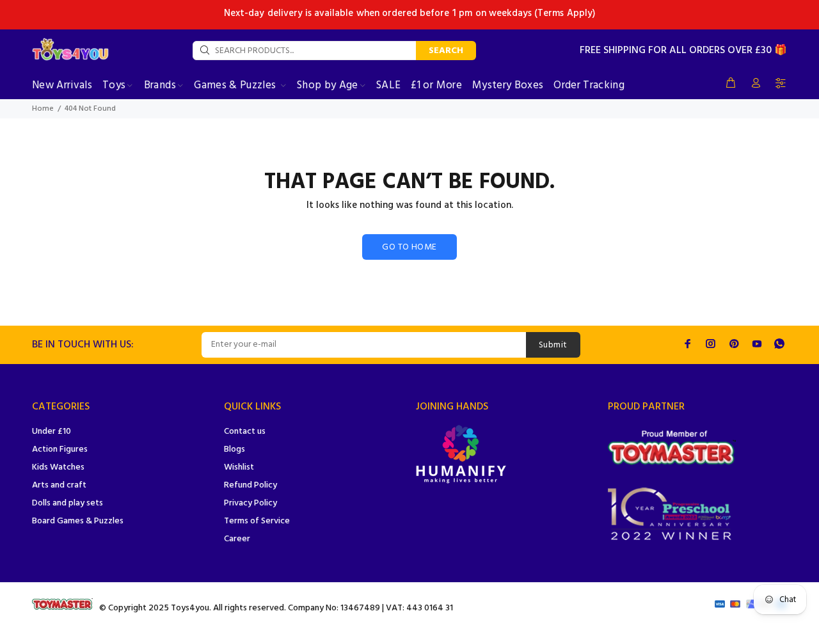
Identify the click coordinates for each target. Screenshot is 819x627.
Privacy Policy (250, 503)
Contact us (245, 431)
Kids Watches (58, 467)
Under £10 (51, 431)
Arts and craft (59, 485)
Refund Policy (250, 485)
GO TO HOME (409, 247)
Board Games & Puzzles (77, 521)
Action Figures (60, 449)
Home (43, 108)
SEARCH (446, 51)
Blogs (234, 449)
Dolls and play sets (67, 503)
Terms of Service (257, 521)
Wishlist (239, 467)
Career (237, 539)
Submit (553, 345)
